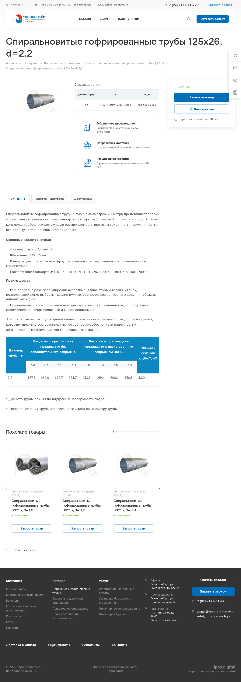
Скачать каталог (213, 580)
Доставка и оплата (21, 645)
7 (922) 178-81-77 (183, 5)
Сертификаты (59, 645)
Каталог (58, 581)
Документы (83, 199)
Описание (17, 199)
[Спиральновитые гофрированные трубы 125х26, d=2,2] (40, 101)
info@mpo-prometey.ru (214, 616)
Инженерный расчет (113, 614)
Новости (12, 628)
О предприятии (16, 589)
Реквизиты (13, 616)
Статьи (10, 622)
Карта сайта (115, 671)
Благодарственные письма (25, 594)
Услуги (104, 581)
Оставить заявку (213, 19)
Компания (14, 581)
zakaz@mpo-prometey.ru (112, 4)
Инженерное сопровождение (119, 608)
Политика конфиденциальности (115, 667)
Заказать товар (202, 97)
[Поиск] (188, 19)
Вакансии (12, 600)
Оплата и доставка (50, 199)
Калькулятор (204, 109)
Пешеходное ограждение (70, 608)
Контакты (119, 645)
